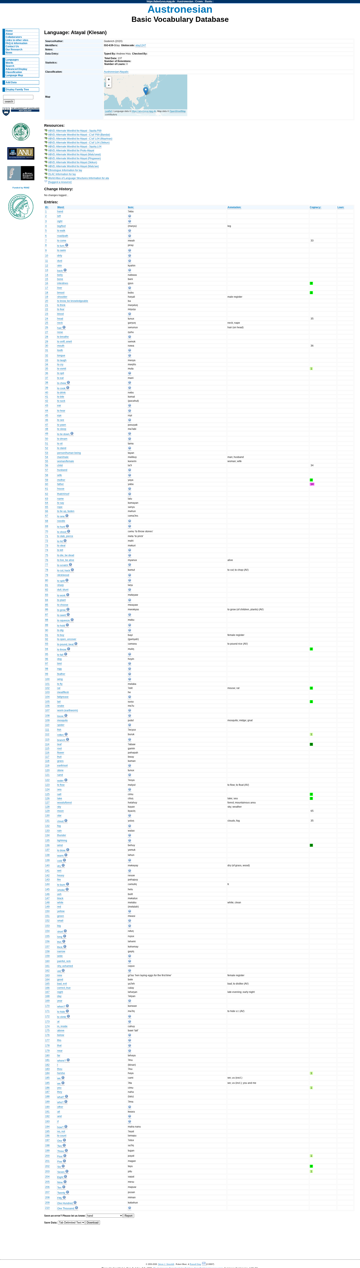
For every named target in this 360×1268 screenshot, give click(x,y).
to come (61, 240)
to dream (62, 438)
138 (47, 855)
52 (46, 448)
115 (47, 748)
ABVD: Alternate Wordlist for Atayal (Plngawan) (74, 158)
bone (60, 279)
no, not (61, 1131)
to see (60, 420)
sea (59, 789)
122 (47, 780)
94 (46, 649)
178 (47, 1045)
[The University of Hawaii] (21, 133)
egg (59, 668)
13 (46, 270)
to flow (61, 784)
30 (46, 345)
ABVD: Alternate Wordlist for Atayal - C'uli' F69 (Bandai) (79, 134)
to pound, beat (65, 644)
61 (46, 488)
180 (47, 1055)
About (9, 33)
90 (46, 630)
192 (47, 1116)
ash (59, 894)
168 (47, 996)
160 (47, 961)
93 (46, 643)
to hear (61, 410)
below (60, 1035)
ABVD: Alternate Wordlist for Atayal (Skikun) (72, 162)
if (58, 1121)
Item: (131, 207)
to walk (61, 230)
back (60, 270)
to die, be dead (65, 555)
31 (46, 350)
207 (47, 1192)
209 (47, 1202)
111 (47, 729)
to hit (60, 541)
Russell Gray (195, 1264)
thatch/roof (63, 493)
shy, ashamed (65, 966)
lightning (62, 840)
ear (59, 405)
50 (46, 438)
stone (60, 770)
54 (46, 457)
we (59, 1078)
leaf (59, 744)
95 (46, 654)
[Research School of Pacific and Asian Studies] (21, 154)
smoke (61, 890)
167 (47, 992)
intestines (62, 283)
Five (59, 1161)
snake (60, 705)
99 (46, 674)
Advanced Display (16, 69)
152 (47, 920)
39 (46, 387)
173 (47, 1021)
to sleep (61, 429)
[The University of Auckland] (21, 113)
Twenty (61, 1192)
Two (59, 1146)
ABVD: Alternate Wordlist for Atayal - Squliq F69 (74, 130)
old (59, 971)
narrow (61, 951)
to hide (61, 1011)
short (60, 931)
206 (47, 1187)
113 (47, 739)
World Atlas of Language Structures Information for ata (78, 178)
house (60, 488)
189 (47, 1101)
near (59, 1050)
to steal (61, 545)
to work (61, 595)
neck (60, 322)
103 (47, 692)
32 (46, 355)
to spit (60, 373)
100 (47, 679)
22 (46, 309)
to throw (61, 649)
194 (47, 1126)
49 (46, 433)
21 (46, 305)
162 (47, 970)
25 (46, 322)
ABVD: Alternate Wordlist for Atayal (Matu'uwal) (74, 154)
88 (46, 619)
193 (47, 1121)
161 (47, 966)
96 (46, 659)
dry (59, 866)
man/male (63, 457)
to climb (61, 1017)
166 (47, 987)
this (59, 1040)
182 (47, 1064)
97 (46, 663)
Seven (61, 1172)
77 (46, 564)
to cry (60, 364)
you (59, 1087)
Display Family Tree (17, 89)
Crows (199, 1)
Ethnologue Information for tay (65, 170)
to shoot (61, 532)
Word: (60, 207)
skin (59, 265)
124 (47, 789)
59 (46, 480)
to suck (61, 400)
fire (59, 879)
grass (60, 761)
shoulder (62, 296)
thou (59, 1069)
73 (46, 545)
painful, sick (64, 961)
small (60, 920)
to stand (61, 448)
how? (60, 1127)
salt (59, 794)
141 (47, 870)
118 (47, 761)
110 (47, 725)
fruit (59, 756)
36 (46, 373)
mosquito (62, 720)
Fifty (59, 1198)
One (59, 1140)
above (60, 1030)
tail (59, 701)
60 (46, 484)
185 (47, 1077)
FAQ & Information (16, 43)
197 (47, 1140)
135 (47, 840)
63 (46, 498)
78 (46, 569)
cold (59, 860)
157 (47, 946)
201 (47, 1161)
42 (46, 400)
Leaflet (108, 111)
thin (59, 942)
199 (47, 1150)
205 (47, 1181)
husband (62, 470)
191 (47, 1111)
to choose (62, 604)
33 (46, 360)
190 (47, 1106)
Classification (14, 72)
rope (59, 507)
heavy (60, 875)
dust (59, 260)
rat (58, 688)
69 (46, 526)
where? (61, 1060)
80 (46, 580)
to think (61, 305)
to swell (61, 615)
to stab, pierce (65, 536)
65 (46, 507)
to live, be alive (65, 560)
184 (47, 1073)
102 (47, 688)
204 (47, 1176)
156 (47, 941)
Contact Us (12, 46)
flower (60, 752)
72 (46, 540)
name (60, 498)
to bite (60, 396)
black (60, 898)
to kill (60, 550)
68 (46, 521)
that (59, 1045)
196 (47, 1135)
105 (47, 701)
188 (47, 1096)
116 (47, 752)
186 (47, 1087)
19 (46, 296)
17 (46, 287)
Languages (12, 59)
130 (47, 815)
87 (46, 614)
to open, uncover (66, 639)
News (9, 52)
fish (59, 729)
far (58, 1055)
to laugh (61, 360)
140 (47, 865)
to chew (61, 383)
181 (47, 1060)
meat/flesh (63, 692)
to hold (61, 625)
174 (47, 1026)
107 (47, 710)
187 (47, 1091)
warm (60, 855)
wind (60, 845)
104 (47, 696)
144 (47, 884)
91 (46, 635)
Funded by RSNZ (20, 187)
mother (61, 480)
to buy (60, 635)
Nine (60, 1182)
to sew (61, 516)
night (60, 992)
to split (61, 580)
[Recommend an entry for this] (129, 216)
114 (47, 744)
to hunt (61, 526)
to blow (61, 850)
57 (46, 470)
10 (46, 255)
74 (46, 550)
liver (59, 287)
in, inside (62, 1026)
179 (47, 1050)
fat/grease (63, 696)
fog (59, 825)
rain (59, 830)
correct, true (64, 987)
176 (47, 1035)
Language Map (14, 75)
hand (60, 211)
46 (46, 420)
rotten (60, 734)
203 (47, 1171)
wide (60, 956)
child (60, 465)
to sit (59, 443)
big (59, 925)
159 (47, 956)
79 (46, 575)
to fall (60, 654)
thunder (61, 835)
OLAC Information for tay (62, 174)
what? (60, 1097)
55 (46, 461)
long (59, 936)
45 (46, 415)
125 (47, 794)
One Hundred (65, 1203)
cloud (60, 821)
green (60, 916)
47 (46, 424)
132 (47, 825)
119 (47, 765)
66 (46, 511)
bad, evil (62, 983)
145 (47, 889)
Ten (59, 1187)
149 (47, 906)
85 (46, 604)
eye (59, 415)
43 (46, 405)
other (60, 1106)
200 (47, 1155)
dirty (59, 255)
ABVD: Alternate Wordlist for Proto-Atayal (71, 150)
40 (46, 392)
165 (47, 983)
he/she (61, 1073)
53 (46, 452)
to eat (60, 378)
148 (47, 902)
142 (47, 875)
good (60, 979)
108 (47, 715)
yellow (61, 911)
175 (47, 1030)
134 (47, 835)
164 (47, 979)
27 (46, 332)
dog (59, 659)
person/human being (69, 452)
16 (46, 283)
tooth (60, 350)
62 (46, 493)
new (59, 975)
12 (46, 265)
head (60, 318)
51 (46, 443)
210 (47, 1207)
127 (47, 802)
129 (47, 810)
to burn (61, 884)
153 (47, 925)
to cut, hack (63, 570)
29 (46, 341)
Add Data (11, 82)
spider (60, 725)
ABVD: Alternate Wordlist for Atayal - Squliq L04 (74, 146)
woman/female (65, 461)
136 (47, 845)
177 (47, 1040)
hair (59, 328)
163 (47, 975)
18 (46, 292)
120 (47, 770)
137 (47, 849)
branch (61, 740)
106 (47, 705)
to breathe (63, 336)
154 (47, 931)
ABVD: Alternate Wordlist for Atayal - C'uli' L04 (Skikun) (79, 142)
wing (60, 679)
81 (46, 585)
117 (47, 756)
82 (46, 589)
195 (47, 1131)
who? (60, 1102)
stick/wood (63, 575)
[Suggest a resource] (59, 182)
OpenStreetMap (178, 111)
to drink (61, 392)
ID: (47, 207)
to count (61, 1135)
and (59, 1116)
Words (9, 62)
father (60, 484)
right (59, 221)
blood (60, 313)
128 (47, 806)
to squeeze (63, 620)
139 (47, 860)
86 (46, 609)
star (59, 815)
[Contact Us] (204, 1264)
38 (46, 382)
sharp (60, 585)
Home (9, 30)
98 (46, 668)
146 (47, 894)
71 (46, 536)
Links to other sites (17, 40)
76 (46, 560)
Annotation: (234, 207)
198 (47, 1145)
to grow (61, 610)
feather (61, 674)
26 (46, 327)
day (59, 996)
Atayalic (124, 71)
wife (59, 475)
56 (46, 465)
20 (46, 301)
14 (46, 274)
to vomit (61, 368)
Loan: (341, 207)
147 (47, 898)
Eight (60, 1177)
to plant (61, 600)
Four (59, 1156)
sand (60, 774)
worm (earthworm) (67, 710)
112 (47, 734)
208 (47, 1197)
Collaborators (14, 37)
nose (60, 332)
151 (47, 916)
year (59, 1000)
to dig (60, 630)
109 (47, 720)
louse (60, 716)
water (60, 780)
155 (47, 936)
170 (47, 1005)
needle (61, 521)
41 (46, 396)
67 (46, 515)
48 (46, 429)
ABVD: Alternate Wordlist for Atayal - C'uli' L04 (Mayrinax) (80, 138)
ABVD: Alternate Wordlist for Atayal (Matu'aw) (73, 166)
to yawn (61, 424)
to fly (59, 683)
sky (59, 806)
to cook (61, 388)
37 (46, 378)
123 (47, 784)
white (60, 902)
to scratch (62, 565)
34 (46, 364)
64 (46, 502)
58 (46, 475)
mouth (60, 345)
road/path (62, 235)
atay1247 (140, 45)
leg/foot (61, 226)
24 (46, 318)
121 (47, 774)
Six (59, 1166)
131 (47, 820)
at (58, 1021)
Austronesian (185, 1)
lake (59, 798)
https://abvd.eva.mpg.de (161, 1)
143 (47, 879)
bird (59, 663)
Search (10, 66)
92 (46, 639)
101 (47, 683)
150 (47, 911)
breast (60, 292)
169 (47, 1000)
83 (46, 594)
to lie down (63, 434)
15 (46, 279)
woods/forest (64, 802)
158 (47, 951)
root (59, 748)
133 (47, 830)
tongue (61, 355)
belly (60, 274)
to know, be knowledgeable (72, 301)
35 (46, 368)
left (59, 216)
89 (46, 625)
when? (61, 1006)
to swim (61, 250)
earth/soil (62, 765)
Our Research (14, 49)
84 (46, 600)
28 (46, 336)
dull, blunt (62, 589)
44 (46, 410)
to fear (60, 309)
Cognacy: (315, 207)
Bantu (208, 1)
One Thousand (65, 1208)
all (58, 1111)
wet (59, 870)
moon (60, 810)
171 (47, 1011)
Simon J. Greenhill (166, 1264)
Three (60, 1151)
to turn (60, 245)
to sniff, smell (64, 341)
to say (60, 502)
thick (59, 947)
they (59, 1091)
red (59, 906)
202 (47, 1166)
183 (47, 1069)
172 (47, 1016)
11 (46, 260)
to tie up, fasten (65, 511)
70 (46, 531)
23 (46, 313)
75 (46, 555)
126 (47, 798)
